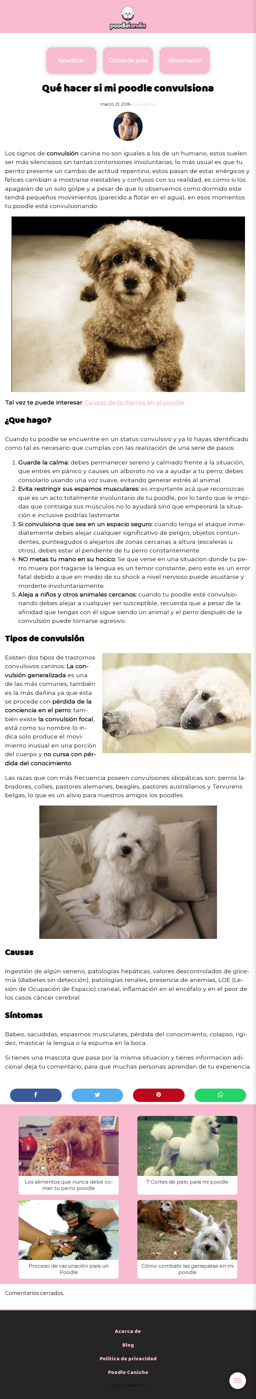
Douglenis (145, 104)
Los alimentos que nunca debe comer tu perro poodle (69, 1185)
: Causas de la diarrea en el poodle (133, 402)
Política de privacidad (128, 1359)
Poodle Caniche (128, 1372)
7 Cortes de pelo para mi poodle (187, 1182)
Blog (128, 1345)
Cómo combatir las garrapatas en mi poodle (187, 1269)
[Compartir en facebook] (36, 1095)
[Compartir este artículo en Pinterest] (159, 1095)
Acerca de (128, 1331)
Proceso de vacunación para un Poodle (69, 1269)
